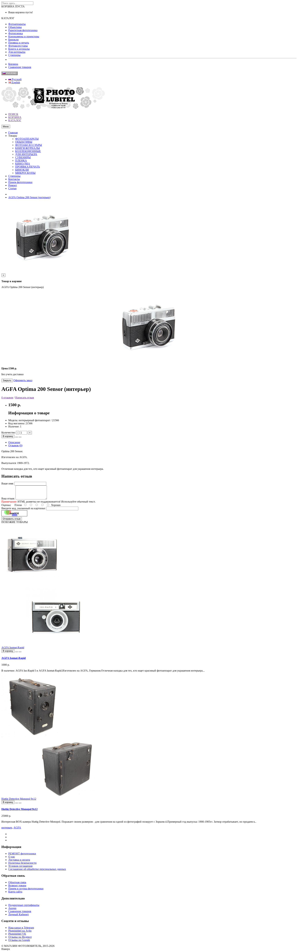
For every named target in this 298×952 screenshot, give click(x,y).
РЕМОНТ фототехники (22, 853)
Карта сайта (15, 891)
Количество (8, 432)
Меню (6, 126)
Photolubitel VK (17, 933)
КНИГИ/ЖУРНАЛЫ (27, 148)
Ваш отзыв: (8, 498)
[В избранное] (16, 437)
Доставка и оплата (19, 859)
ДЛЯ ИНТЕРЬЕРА (26, 154)
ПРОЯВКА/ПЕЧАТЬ (27, 166)
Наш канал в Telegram (21, 927)
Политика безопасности (22, 862)
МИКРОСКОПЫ (25, 172)
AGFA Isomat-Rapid (12, 647)
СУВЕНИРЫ (23, 157)
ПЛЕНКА (21, 160)
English (15, 82)
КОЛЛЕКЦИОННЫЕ (28, 151)
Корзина (13, 64)
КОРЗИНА (14, 117)
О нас (11, 856)
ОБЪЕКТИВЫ (23, 141)
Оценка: (6, 505)
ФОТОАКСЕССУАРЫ (28, 145)
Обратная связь (17, 882)
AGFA (17, 827)
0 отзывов (7, 397)
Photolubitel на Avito (20, 930)
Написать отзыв (24, 397)
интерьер (6, 827)
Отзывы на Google (19, 940)
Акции (12, 908)
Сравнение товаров (19, 67)
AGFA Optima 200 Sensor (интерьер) (29, 197)
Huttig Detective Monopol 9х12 (18, 798)
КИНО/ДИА (22, 163)
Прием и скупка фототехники (25, 888)
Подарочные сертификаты (23, 905)
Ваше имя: (7, 483)
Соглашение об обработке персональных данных (37, 869)
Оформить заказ (22, 380)
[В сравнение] (20, 437)
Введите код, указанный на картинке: (23, 508)
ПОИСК (13, 114)
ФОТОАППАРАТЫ (27, 138)
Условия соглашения (20, 865)
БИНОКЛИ (22, 169)
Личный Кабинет (18, 914)
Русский (16, 79)
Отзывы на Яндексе (20, 936)
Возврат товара (17, 885)
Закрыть (7, 380)
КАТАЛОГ (14, 120)
